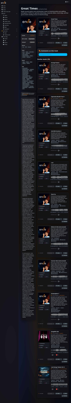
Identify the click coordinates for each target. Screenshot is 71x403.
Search (5, 15)
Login (5, 32)
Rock (57, 74)
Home (4, 5)
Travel (23, 53)
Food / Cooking (25, 54)
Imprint (5, 42)
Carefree (28, 63)
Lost (52, 162)
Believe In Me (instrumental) (58, 226)
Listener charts (7, 21)
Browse (5, 17)
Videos (4, 7)
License (5, 38)
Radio (5, 27)
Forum (4, 9)
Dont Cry (53, 194)
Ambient (62, 107)
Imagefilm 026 (55, 331)
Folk (55, 28)
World (57, 171)
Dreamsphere (61, 295)
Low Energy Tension (63, 368)
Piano (60, 204)
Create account (7, 34)
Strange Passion (55, 62)
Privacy (5, 44)
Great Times (54, 19)
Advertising (28, 53)
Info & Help (5, 36)
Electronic (57, 107)
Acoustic (58, 28)
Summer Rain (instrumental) (58, 260)
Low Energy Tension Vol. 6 (58, 367)
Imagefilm (61, 333)
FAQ (5, 40)
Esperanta (61, 98)
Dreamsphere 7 (55, 293)
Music (4, 13)
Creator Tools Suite (6, 11)
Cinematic (53, 74)
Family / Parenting (26, 55)
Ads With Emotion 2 (56, 131)
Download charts (7, 23)
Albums (5, 19)
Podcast (31, 55)
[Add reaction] (59, 38)
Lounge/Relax (56, 238)
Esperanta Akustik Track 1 (58, 96)
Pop (52, 28)
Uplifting (24, 63)
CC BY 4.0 (32, 35)
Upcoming (6, 25)
